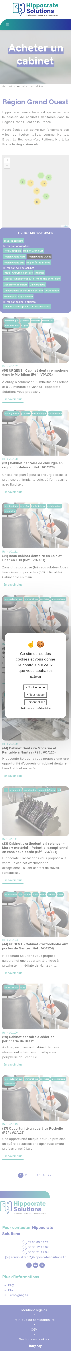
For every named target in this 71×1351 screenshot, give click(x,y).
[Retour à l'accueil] (35, 9)
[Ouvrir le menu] (8, 24)
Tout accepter (37, 687)
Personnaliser (36, 702)
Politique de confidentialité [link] (36, 708)
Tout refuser (37, 694)
